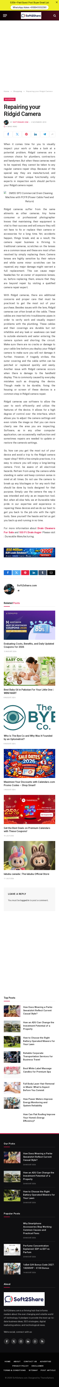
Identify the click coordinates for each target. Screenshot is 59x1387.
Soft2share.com (20, 122)
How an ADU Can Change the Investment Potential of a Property (38, 1025)
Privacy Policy (20, 1366)
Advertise (45, 1361)
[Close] (56, 2)
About (17, 1361)
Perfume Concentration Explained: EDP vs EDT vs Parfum (36, 1249)
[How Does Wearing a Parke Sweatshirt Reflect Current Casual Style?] (12, 1011)
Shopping (9, 99)
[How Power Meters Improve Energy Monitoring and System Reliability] (12, 1103)
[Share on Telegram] (44, 134)
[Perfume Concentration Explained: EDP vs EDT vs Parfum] (12, 1249)
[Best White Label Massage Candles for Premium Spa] (12, 1072)
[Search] (54, 15)
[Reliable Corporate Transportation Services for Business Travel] (12, 1057)
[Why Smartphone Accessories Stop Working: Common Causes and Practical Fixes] (12, 1227)
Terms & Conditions (14, 1370)
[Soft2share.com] (31, 15)
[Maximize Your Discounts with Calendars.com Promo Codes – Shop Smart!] (29, 763)
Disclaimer (38, 1366)
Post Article (48, 1370)
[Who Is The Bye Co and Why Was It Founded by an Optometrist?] (29, 717)
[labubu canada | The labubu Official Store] (29, 855)
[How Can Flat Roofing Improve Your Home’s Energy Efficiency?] (12, 1118)
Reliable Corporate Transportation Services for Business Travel (38, 1056)
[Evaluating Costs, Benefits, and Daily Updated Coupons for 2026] (29, 625)
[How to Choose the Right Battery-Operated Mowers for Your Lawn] (12, 1041)
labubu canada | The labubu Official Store (26, 874)
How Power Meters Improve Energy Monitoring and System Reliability (38, 1102)
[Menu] (5, 15)
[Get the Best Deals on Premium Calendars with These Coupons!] (29, 809)
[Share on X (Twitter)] (17, 134)
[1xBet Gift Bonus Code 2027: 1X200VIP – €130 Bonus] (12, 1268)
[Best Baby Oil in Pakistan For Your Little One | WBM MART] (29, 671)
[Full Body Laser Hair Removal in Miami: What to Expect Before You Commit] (12, 1087)
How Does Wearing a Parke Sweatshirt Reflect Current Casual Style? (37, 1010)
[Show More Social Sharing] (52, 134)
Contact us (30, 1361)
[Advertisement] (29, 55)
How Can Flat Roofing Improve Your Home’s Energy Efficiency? (39, 1117)
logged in (24, 900)
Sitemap (33, 1370)
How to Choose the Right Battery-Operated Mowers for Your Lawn (39, 1041)
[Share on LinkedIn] (35, 134)
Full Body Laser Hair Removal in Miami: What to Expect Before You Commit (38, 1087)
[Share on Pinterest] (26, 134)
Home (7, 1361)
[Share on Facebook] (8, 134)
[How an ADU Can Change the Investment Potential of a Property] (12, 1026)
